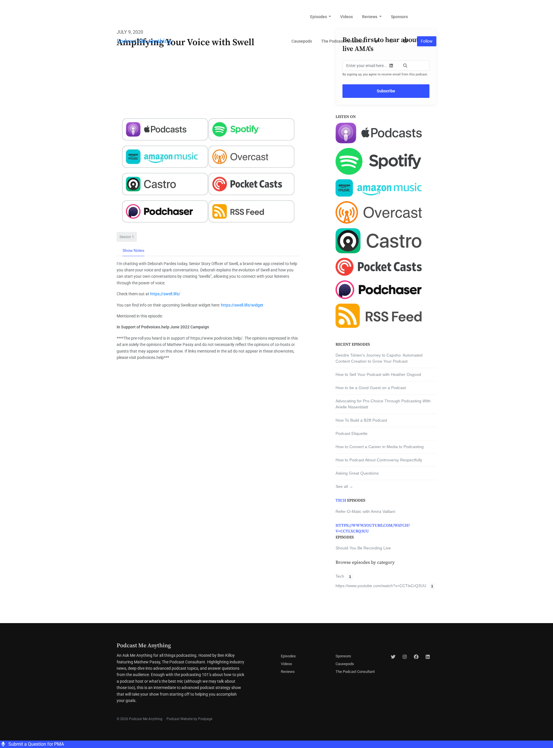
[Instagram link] (391, 41)
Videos (346, 16)
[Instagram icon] (405, 657)
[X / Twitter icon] (393, 657)
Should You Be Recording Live (363, 548)
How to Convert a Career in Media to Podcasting (380, 446)
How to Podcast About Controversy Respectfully (379, 460)
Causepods (301, 41)
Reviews (370, 16)
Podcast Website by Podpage (189, 719)
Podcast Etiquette (352, 433)
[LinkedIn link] (391, 65)
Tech (341, 500)
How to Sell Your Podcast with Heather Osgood (378, 374)
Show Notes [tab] (133, 250)
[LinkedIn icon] (428, 657)
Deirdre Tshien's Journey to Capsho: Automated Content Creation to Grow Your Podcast (379, 358)
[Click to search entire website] (405, 65)
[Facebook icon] (416, 657)
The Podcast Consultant (343, 41)
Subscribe (386, 91)
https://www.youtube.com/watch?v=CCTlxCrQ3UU (373, 528)
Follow (427, 41)
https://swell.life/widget (242, 305)
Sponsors (399, 16)
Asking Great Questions (357, 473)
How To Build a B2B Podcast (361, 420)
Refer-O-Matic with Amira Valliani (365, 511)
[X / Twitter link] (377, 41)
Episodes (319, 16)
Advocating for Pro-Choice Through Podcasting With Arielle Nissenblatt (383, 404)
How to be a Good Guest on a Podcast (371, 387)
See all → (344, 486)
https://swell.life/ (165, 294)
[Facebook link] (405, 41)
